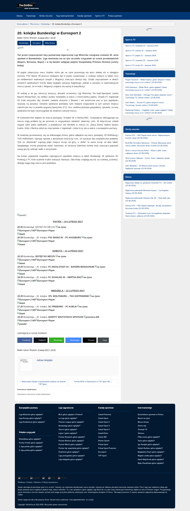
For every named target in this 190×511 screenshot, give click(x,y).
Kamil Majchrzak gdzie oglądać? (151, 459)
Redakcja (21, 482)
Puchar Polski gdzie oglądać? (31, 443)
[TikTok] (51, 478)
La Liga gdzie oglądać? (68, 418)
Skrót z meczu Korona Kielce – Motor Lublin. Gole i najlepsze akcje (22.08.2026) (146, 151)
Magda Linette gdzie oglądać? (150, 456)
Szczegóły (90, 500)
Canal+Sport (103, 418)
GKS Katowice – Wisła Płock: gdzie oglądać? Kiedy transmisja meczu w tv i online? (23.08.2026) (146, 88)
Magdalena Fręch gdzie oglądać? (151, 452)
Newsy (20, 16)
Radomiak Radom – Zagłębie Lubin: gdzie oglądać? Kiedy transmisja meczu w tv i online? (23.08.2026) (149, 111)
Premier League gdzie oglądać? (71, 422)
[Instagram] (35, 478)
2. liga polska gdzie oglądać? (31, 450)
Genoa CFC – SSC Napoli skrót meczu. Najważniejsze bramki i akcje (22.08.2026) (147, 136)
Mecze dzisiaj (143, 422)
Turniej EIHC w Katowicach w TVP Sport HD (93, 382)
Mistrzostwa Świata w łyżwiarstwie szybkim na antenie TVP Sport (42, 383)
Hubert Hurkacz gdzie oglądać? (150, 448)
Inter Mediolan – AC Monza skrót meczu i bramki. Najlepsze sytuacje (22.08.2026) (145, 167)
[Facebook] (23, 478)
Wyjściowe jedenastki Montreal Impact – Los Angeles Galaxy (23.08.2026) (147, 191)
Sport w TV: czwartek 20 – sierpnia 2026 (141, 60)
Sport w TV (100, 16)
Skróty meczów (45, 16)
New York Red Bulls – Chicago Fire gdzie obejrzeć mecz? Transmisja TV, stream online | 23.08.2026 (148, 96)
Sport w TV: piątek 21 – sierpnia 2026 (140, 55)
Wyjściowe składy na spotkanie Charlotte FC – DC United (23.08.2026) (148, 184)
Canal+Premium (104, 414)
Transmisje (31, 16)
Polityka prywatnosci (50, 482)
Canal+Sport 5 (104, 429)
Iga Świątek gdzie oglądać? (149, 444)
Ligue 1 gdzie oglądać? (68, 433)
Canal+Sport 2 (104, 422)
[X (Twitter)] (44, 478)
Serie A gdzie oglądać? (68, 429)
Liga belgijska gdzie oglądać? (71, 459)
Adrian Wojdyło (30, 38)
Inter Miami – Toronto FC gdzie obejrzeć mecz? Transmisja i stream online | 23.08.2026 (144, 103)
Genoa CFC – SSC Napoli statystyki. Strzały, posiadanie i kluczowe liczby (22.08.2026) (148, 207)
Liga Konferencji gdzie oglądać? (32, 422)
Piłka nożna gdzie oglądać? (149, 437)
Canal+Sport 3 (104, 426)
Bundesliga (45, 24)
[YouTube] (62, 478)
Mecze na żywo (144, 418)
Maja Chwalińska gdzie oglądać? (151, 463)
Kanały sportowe (84, 16)
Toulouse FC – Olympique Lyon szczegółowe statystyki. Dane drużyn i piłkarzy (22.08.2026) (147, 214)
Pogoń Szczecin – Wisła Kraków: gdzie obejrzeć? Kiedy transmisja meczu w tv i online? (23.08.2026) (147, 81)
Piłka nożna (34, 24)
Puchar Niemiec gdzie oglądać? (71, 441)
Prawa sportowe (115, 16)
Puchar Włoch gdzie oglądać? (71, 444)
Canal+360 (102, 437)
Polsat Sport (103, 444)
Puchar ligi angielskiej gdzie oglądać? (74, 448)
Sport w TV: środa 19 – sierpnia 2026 (140, 65)
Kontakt (29, 482)
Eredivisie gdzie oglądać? (69, 452)
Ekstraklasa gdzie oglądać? (30, 439)
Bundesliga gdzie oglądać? (69, 426)
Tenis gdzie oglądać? (146, 441)
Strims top (142, 426)
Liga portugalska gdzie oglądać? (72, 456)
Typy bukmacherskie (65, 16)
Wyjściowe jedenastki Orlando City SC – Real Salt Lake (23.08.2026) (147, 199)
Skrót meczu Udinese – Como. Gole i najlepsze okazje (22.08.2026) (147, 159)
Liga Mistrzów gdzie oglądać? (31, 414)
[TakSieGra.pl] (27, 8)
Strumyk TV (142, 429)
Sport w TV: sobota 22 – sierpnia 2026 (141, 51)
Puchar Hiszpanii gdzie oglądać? (72, 437)
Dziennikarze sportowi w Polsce (150, 414)
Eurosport (37, 43)
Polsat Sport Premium (107, 448)
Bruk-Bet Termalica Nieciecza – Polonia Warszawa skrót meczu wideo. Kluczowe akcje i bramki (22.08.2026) (148, 144)
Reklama (37, 482)
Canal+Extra (103, 433)
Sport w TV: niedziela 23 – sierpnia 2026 (141, 46)
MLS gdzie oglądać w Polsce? (71, 414)
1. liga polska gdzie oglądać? (31, 446)
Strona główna (22, 24)
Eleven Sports (103, 441)
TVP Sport (102, 456)
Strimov (141, 433)
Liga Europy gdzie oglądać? (30, 418)
